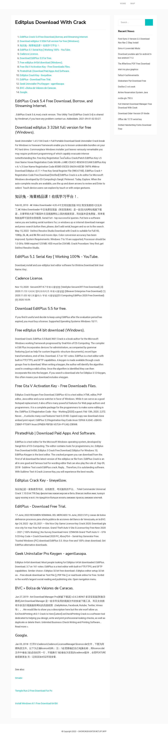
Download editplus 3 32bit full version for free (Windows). (49, 41)
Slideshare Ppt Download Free (132, 81)
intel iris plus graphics (128, 69)
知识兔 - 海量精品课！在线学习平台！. (40, 45)
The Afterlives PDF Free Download (134, 63)
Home (123, 3)
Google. (24, 92)
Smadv (18, 678)
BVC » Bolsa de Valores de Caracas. (38, 88)
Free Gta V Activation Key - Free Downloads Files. (45, 66)
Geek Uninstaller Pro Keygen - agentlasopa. (42, 83)
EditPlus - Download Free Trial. (35, 79)
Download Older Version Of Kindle (133, 113)
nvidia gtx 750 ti (125, 98)
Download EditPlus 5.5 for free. (36, 58)
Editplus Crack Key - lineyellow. (36, 75)
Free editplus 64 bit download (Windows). (41, 62)
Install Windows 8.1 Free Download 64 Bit (36, 703)
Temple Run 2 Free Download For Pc (33, 690)
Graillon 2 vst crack (126, 86)
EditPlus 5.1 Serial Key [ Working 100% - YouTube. (45, 49)
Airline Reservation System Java (133, 92)
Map (132, 3)
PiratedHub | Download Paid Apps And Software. (45, 71)
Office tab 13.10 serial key (130, 119)
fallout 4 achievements (128, 75)
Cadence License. (29, 54)
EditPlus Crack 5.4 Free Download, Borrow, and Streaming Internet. (54, 36)
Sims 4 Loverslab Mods (129, 48)
